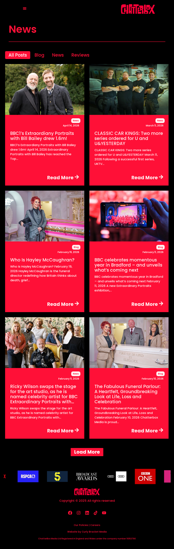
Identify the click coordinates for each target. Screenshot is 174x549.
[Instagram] (78, 513)
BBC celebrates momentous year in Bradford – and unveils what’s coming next (128, 265)
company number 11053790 (121, 538)
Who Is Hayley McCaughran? (42, 259)
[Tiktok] (95, 513)
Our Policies (81, 525)
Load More (87, 452)
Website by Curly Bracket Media (87, 531)
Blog (76, 247)
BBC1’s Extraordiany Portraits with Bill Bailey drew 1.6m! (42, 135)
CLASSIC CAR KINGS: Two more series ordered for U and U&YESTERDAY (128, 138)
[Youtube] (104, 513)
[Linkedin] (87, 513)
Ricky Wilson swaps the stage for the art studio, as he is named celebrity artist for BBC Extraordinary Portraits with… (44, 393)
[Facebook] (70, 513)
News (76, 120)
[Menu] (25, 8)
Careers (95, 525)
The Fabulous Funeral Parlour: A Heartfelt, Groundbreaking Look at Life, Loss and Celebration (127, 393)
